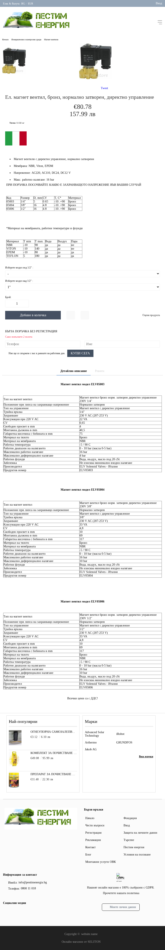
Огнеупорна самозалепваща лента (54, 731)
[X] (12, 912)
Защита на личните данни (140, 832)
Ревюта (99, 371)
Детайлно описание (73, 371)
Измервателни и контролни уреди (26, 39)
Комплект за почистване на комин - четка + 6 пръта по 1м (54, 753)
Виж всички (146, 756)
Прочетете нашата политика (121, 893)
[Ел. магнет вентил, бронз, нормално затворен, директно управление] (95, 78)
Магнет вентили (51, 39)
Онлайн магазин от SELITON (81, 941)
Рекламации (93, 840)
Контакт (90, 847)
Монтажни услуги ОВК (100, 861)
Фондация (130, 818)
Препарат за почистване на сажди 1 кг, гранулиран (54, 774)
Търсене (129, 840)
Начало (5, 39)
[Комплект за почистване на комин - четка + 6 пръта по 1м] (14, 765)
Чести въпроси (94, 825)
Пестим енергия (134, 847)
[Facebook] (6, 912)
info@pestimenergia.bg (32, 882)
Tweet (104, 88)
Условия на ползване (137, 854)
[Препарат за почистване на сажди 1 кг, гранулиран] (14, 786)
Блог (88, 854)
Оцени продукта (151, 315)
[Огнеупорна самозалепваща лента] (15, 744)
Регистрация (93, 832)
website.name (89, 934)
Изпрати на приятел (85, 315)
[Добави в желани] (70, 315)
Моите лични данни (123, 907)
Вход (159, 3)
